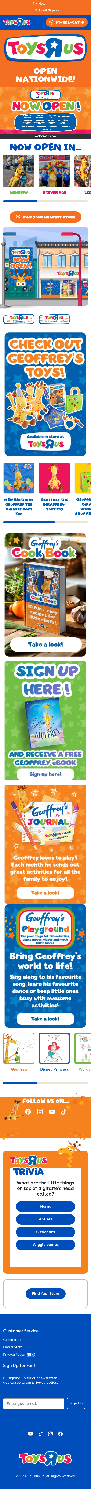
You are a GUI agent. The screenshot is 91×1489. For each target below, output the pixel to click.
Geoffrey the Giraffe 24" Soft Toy (54, 504)
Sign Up (76, 1403)
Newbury (19, 192)
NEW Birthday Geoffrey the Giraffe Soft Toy (18, 506)
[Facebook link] (28, 1112)
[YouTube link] (52, 1112)
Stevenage (54, 192)
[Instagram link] (40, 1112)
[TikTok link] (63, 1112)
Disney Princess (54, 1069)
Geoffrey (19, 1069)
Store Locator (69, 22)
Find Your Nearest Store (49, 217)
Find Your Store (45, 1294)
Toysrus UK (36, 1476)
